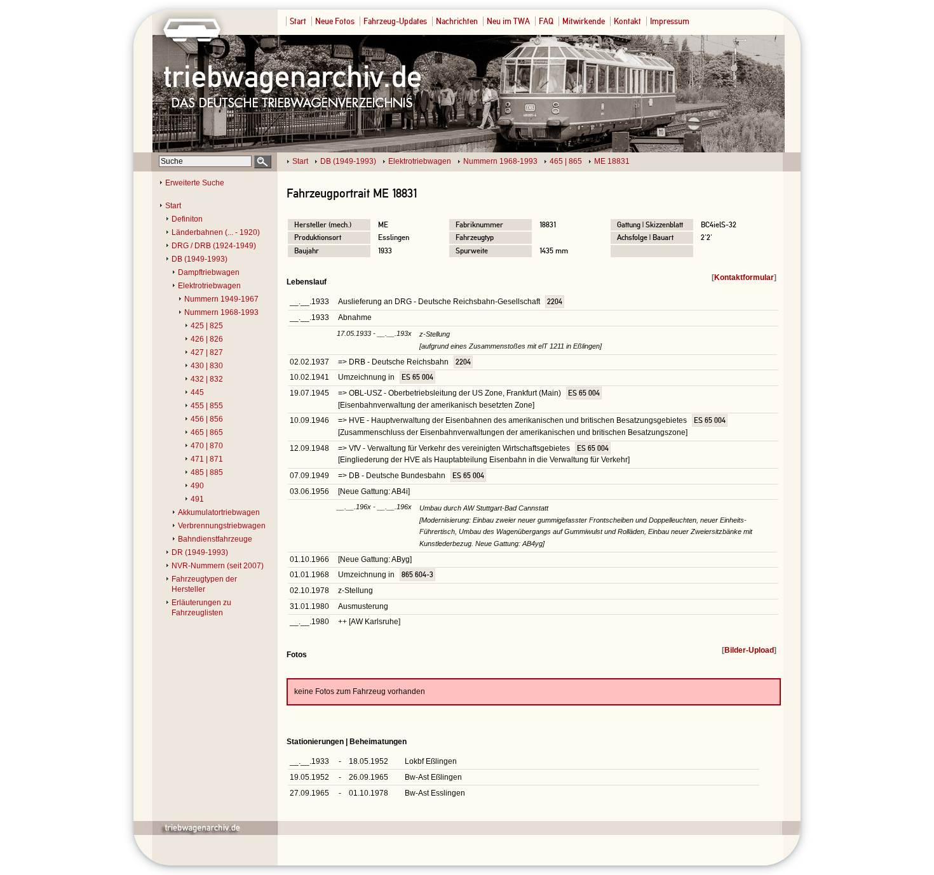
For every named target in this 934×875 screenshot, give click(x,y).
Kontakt (627, 21)
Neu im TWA (508, 21)
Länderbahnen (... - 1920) (216, 232)
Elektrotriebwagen (419, 161)
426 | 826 (207, 339)
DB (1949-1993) (348, 161)
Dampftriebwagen (209, 272)
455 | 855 (207, 405)
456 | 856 (207, 419)
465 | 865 (566, 161)
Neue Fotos (335, 21)
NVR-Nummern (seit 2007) (218, 565)
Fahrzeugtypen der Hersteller (204, 584)
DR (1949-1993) (200, 552)
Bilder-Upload (749, 650)
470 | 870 (207, 445)
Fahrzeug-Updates (395, 21)
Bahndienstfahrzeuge (215, 539)
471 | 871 (207, 459)
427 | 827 (207, 352)
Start (298, 21)
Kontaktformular (744, 277)
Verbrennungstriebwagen (222, 525)
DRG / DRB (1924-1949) (214, 245)
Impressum (669, 21)
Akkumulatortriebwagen (219, 512)
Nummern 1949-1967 (221, 299)
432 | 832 (207, 379)
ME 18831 (612, 161)
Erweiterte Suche (194, 182)
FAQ (546, 21)
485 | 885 (207, 472)
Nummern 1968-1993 (500, 161)
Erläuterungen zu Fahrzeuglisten (201, 607)
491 (197, 499)
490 (197, 485)
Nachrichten (457, 21)
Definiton (187, 219)
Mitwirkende (583, 21)
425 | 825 (207, 325)
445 (197, 392)
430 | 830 (207, 365)
